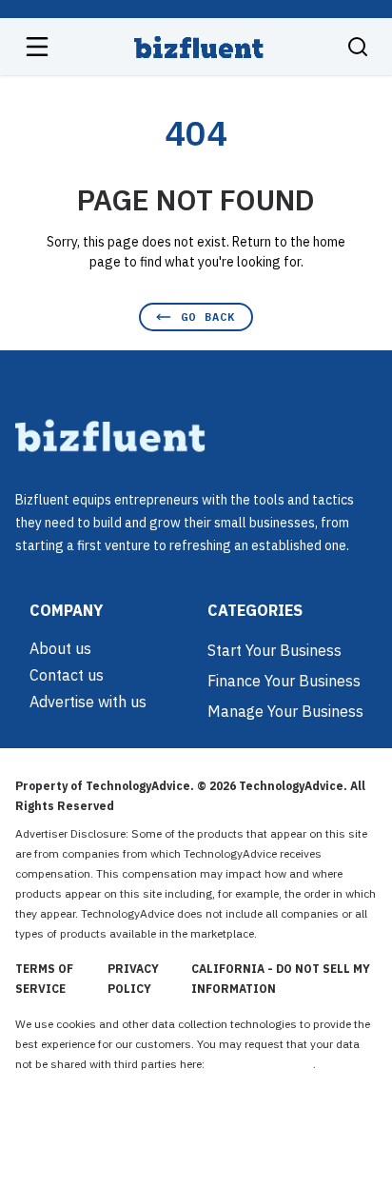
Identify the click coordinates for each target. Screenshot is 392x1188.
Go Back (208, 316)
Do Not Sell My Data (260, 1064)
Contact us (66, 675)
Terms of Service (44, 978)
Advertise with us (88, 701)
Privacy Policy (133, 978)
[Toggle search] (357, 46)
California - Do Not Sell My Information (280, 978)
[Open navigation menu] (37, 46)
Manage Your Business (285, 711)
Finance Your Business (284, 680)
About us (60, 648)
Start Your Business (274, 650)
